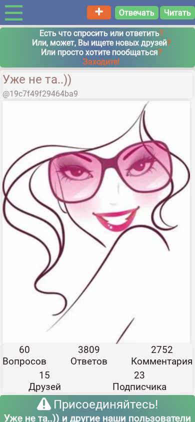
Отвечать (136, 13)
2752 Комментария (161, 355)
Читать (177, 13)
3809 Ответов (89, 355)
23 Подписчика (139, 381)
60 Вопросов (24, 355)
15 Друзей (44, 381)
